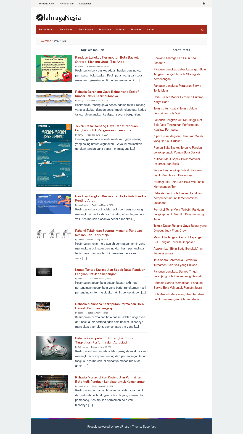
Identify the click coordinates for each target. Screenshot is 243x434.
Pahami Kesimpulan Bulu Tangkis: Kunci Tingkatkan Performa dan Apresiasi (104, 340)
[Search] (202, 29)
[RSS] (204, 3)
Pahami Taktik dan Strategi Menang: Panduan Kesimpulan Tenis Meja (108, 233)
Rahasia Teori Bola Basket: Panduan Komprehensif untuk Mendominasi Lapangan (178, 198)
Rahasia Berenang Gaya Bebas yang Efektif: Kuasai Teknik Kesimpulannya (107, 94)
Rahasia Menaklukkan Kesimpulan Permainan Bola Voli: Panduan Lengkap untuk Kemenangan (110, 379)
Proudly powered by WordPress (108, 426)
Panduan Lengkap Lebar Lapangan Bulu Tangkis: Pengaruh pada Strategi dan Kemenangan (180, 74)
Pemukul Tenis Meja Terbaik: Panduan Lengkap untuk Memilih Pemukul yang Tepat (179, 214)
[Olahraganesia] (58, 17)
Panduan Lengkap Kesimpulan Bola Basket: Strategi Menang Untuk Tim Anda (107, 59)
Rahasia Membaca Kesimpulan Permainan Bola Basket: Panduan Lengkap (109, 306)
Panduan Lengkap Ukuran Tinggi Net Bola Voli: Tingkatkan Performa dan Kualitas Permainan (178, 124)
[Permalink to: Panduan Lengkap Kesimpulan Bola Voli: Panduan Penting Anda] (53, 203)
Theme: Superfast (144, 426)
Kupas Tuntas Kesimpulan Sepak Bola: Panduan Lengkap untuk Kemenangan (110, 272)
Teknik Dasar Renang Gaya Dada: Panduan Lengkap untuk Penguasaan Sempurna (106, 128)
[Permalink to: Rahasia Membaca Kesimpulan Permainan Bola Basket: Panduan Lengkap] (43, 306)
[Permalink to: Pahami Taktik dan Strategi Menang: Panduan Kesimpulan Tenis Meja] (54, 233)
